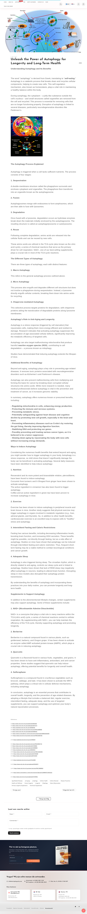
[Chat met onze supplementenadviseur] (83, 910)
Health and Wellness (17, 783)
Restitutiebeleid (27, 908)
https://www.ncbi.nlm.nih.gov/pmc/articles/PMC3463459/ (28, 751)
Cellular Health (44, 781)
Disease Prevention (65, 781)
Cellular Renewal (54, 781)
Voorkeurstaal (11, 855)
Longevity (37, 783)
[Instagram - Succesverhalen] (79, 906)
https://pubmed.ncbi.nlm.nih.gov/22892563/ (24, 750)
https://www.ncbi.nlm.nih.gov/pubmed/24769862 (24, 746)
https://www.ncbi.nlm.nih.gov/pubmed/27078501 (25, 776)
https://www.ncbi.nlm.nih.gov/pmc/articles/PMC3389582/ (28, 768)
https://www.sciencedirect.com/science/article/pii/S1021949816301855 (31, 733)
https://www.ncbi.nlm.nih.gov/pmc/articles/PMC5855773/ (27, 744)
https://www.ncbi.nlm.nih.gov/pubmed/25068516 (24, 731)
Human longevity (29, 783)
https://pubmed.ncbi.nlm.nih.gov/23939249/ (24, 727)
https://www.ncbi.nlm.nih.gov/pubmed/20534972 (26, 764)
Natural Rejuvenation (55, 783)
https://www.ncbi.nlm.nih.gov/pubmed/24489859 (25, 748)
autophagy (34, 781)
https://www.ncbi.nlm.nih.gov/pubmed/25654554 (24, 723)
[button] (60, 4)
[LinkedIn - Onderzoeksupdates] (75, 906)
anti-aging (27, 781)
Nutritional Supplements (36, 785)
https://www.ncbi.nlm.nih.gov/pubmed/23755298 (25, 753)
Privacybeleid (9, 908)
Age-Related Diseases (17, 781)
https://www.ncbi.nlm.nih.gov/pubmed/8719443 (25, 755)
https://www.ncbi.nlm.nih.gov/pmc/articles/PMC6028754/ (27, 735)
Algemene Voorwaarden (17, 908)
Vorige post (16, 790)
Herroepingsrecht (49, 908)
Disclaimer (42, 908)
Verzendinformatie (34, 908)
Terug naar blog (44, 799)
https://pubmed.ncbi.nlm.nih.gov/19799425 (24, 739)
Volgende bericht (69, 790)
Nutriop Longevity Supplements (19, 785)
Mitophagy (45, 783)
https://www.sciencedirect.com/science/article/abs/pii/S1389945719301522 (32, 772)
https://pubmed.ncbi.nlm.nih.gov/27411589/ (24, 760)
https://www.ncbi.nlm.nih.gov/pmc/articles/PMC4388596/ (27, 729)
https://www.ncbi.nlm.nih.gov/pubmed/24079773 (24, 725)
